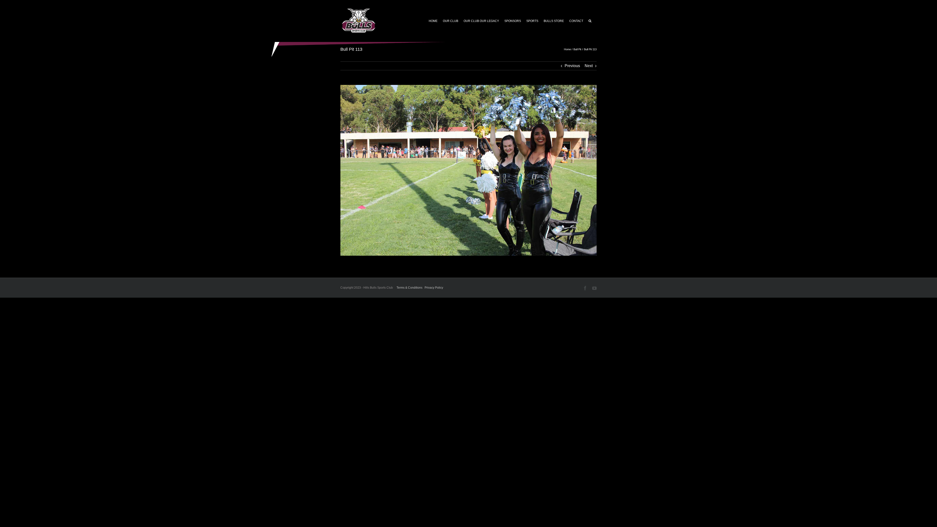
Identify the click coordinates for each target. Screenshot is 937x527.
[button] (590, 21)
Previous (572, 66)
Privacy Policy (434, 287)
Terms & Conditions (409, 287)
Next (589, 66)
